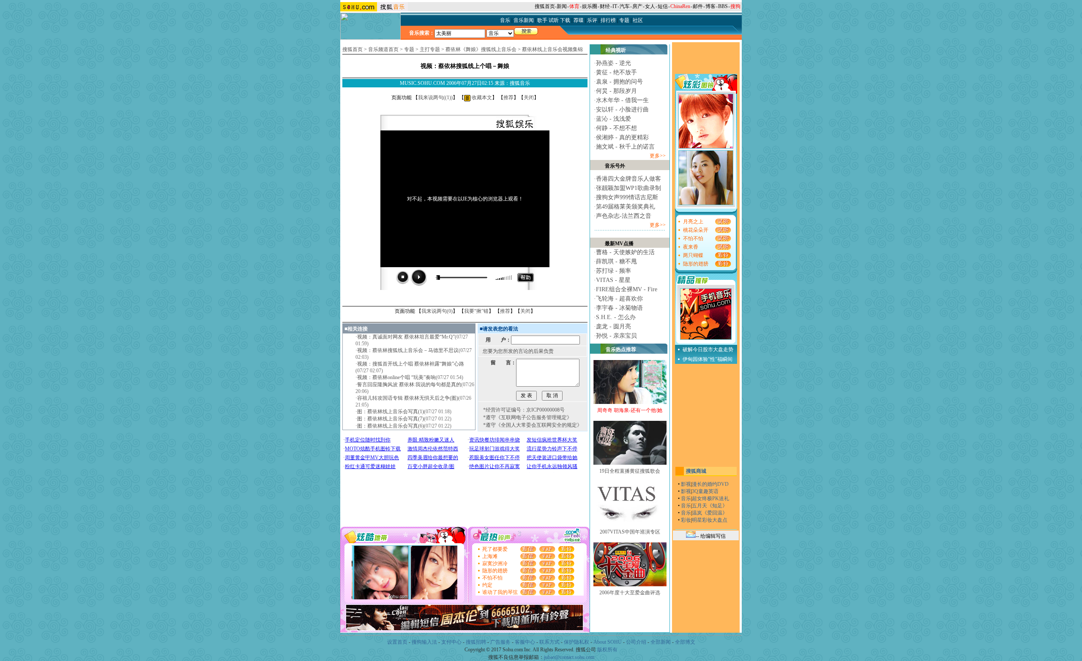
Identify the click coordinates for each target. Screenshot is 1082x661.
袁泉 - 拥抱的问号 (619, 82)
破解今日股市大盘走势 (708, 349)
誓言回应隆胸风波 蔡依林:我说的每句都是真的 (409, 384)
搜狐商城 (696, 471)
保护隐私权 (576, 642)
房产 (637, 6)
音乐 (686, 498)
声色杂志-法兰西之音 (623, 216)
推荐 (508, 97)
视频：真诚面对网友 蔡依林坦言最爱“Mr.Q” (406, 337)
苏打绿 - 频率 (613, 271)
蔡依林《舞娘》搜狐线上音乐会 (480, 49)
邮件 (698, 6)
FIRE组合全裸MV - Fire (626, 289)
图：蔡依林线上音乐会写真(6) (390, 426)
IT (614, 6)
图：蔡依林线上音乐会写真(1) (390, 411)
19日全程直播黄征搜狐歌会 (629, 471)
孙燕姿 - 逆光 (613, 63)
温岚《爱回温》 (709, 513)
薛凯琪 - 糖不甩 (616, 261)
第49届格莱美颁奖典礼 (625, 206)
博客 (710, 6)
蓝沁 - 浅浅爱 (613, 119)
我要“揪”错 (476, 311)
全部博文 (685, 642)
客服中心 (525, 642)
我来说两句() (435, 97)
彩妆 (686, 520)
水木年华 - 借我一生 (622, 100)
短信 (663, 6)
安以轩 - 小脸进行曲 (622, 109)
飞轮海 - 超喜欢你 (619, 298)
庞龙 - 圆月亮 (613, 326)
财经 (605, 6)
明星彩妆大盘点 (709, 520)
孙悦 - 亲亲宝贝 (616, 336)
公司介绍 (636, 642)
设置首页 (397, 642)
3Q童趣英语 (705, 491)
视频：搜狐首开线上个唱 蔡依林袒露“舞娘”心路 (410, 364)
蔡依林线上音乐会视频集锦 (552, 49)
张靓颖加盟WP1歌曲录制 (628, 188)
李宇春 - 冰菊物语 (619, 308)
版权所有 (607, 650)
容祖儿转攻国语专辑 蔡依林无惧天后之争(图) (407, 398)
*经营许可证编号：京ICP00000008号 (524, 410)
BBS (723, 6)
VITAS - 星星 (613, 280)
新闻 (562, 6)
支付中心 (451, 642)
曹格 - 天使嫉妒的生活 (625, 252)
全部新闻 (660, 642)
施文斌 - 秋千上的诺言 (625, 147)
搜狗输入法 (424, 642)
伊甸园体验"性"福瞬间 (707, 359)
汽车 (625, 6)
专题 (409, 49)
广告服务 (500, 642)
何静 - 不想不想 (616, 128)
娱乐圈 (589, 6)
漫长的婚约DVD (710, 484)
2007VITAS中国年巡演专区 (630, 532)
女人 (650, 6)
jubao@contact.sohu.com (569, 657)
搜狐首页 (545, 6)
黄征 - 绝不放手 (616, 72)
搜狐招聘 (476, 642)
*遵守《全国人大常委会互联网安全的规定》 (532, 425)
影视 (686, 484)
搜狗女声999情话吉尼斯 (627, 197)
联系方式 (549, 642)
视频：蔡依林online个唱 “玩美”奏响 (396, 377)
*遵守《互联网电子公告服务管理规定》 (527, 417)
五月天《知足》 (709, 506)
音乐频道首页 (383, 49)
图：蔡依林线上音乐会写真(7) (390, 419)
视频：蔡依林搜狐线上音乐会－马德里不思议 (408, 350)
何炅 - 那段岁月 (616, 91)
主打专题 (430, 49)
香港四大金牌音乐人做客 (628, 179)
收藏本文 (481, 97)
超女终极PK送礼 (710, 498)
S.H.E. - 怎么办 (616, 317)
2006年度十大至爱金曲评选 (629, 593)
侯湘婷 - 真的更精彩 (622, 137)
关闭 (529, 97)
